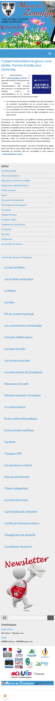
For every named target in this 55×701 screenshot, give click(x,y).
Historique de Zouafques (13, 205)
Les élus (9, 302)
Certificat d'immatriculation (21, 523)
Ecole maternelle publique (20, 418)
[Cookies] (5, 696)
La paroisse (6, 239)
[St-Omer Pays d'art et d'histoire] (9, 663)
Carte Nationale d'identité (20, 511)
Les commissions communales (23, 325)
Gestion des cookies (27, 698)
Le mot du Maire (14, 267)
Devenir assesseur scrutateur (22, 395)
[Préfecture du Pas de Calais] (7, 652)
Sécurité (5, 234)
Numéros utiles (8, 219)
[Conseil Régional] (45, 652)
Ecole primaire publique (19, 430)
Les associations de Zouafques (23, 372)
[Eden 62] (41, 663)
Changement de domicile (19, 535)
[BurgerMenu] (50, 53)
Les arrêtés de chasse (12, 244)
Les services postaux (17, 360)
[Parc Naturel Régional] (28, 663)
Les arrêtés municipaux (18, 279)
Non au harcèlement (17, 477)
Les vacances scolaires (18, 465)
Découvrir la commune (12, 200)
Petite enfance (8, 190)
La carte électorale (16, 500)
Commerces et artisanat (13, 224)
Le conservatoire (14, 407)
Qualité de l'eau (9, 214)
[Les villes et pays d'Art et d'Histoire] (19, 663)
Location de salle (14, 349)
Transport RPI (13, 453)
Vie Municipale (8, 170)
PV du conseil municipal (19, 314)
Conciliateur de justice (18, 546)
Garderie (9, 442)
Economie (6, 229)
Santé (4, 195)
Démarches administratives (15, 185)
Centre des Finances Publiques (16, 257)
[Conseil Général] (32, 652)
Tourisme (6, 209)
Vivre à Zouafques (10, 175)
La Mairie (10, 290)
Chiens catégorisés (16, 488)
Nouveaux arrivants (16, 384)
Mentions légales (27, 694)
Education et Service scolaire (15, 180)
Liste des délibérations (18, 337)
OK (50, 618)
